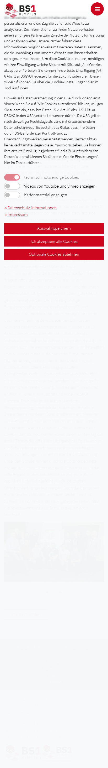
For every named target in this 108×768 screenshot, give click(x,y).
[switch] (12, 186)
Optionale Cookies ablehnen (54, 254)
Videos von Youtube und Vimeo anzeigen (59, 186)
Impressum (17, 214)
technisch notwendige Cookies (51, 177)
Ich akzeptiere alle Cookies (54, 241)
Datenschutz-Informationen (32, 208)
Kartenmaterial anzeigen (45, 195)
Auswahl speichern (54, 228)
